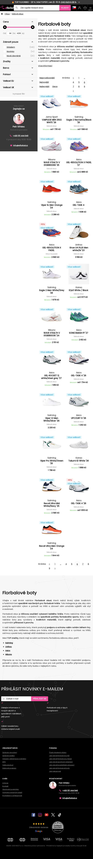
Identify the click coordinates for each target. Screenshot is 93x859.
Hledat (65, 8)
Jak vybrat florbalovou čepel (60, 759)
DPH (4, 762)
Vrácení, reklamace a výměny (14, 759)
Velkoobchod (7, 765)
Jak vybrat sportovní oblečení (61, 762)
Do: (14, 33)
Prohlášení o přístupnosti (12, 795)
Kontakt (5, 786)
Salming (9, 642)
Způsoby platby (8, 755)
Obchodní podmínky (10, 789)
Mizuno (8, 654)
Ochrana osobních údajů (12, 792)
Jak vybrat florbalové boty (59, 768)
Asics (7, 650)
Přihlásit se (39, 699)
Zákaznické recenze (38, 827)
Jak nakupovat (55, 771)
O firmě (5, 783)
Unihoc (8, 646)
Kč (23, 33)
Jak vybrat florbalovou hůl (59, 755)
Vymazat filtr (19, 93)
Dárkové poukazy (9, 768)
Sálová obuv (17, 14)
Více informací (45, 65)
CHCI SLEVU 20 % (68, 2)
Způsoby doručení (9, 752)
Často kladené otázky (57, 752)
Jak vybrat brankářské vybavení (61, 765)
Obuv (7, 14)
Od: (5, 33)
